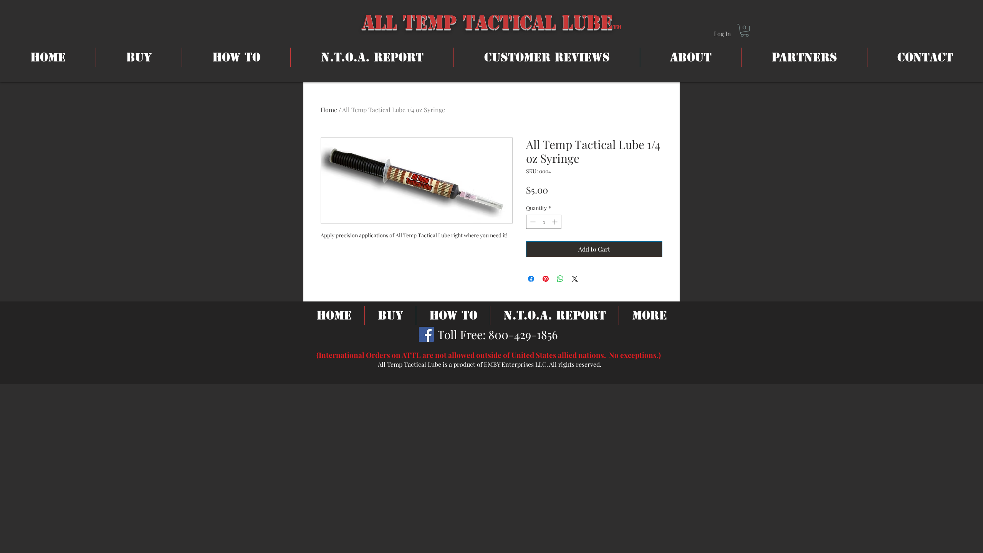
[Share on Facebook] (531, 278)
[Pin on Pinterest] (545, 278)
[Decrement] (532, 221)
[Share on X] (574, 278)
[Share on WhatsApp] (560, 278)
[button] (744, 30)
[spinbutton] (544, 221)
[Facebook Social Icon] (426, 334)
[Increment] (555, 221)
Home (329, 110)
